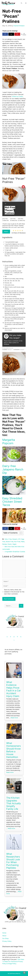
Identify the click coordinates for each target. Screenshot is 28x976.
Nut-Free (17, 541)
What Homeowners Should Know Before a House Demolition (13, 750)
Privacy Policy (6, 941)
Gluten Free (9, 541)
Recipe (4, 544)
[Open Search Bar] (21, 3)
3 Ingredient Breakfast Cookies (15, 551)
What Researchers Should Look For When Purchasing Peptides (13, 860)
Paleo (22, 541)
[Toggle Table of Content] (20, 533)
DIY (19, 539)
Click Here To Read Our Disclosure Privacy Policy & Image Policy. (13, 961)
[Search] (21, 606)
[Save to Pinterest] (17, 34)
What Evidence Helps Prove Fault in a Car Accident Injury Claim (13, 689)
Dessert (15, 539)
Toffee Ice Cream (17, 96)
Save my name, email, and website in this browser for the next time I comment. (14, 592)
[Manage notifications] (24, 972)
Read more (14, 718)
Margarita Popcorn (8, 441)
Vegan (14, 544)
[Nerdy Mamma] (8, 3)
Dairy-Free (8, 539)
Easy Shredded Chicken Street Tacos (12, 502)
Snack (10, 544)
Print (6, 231)
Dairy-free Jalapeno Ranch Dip (12, 469)
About (4, 935)
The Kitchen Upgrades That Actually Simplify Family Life (13, 803)
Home (4, 933)
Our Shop (5, 938)
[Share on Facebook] (5, 34)
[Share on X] (11, 34)
